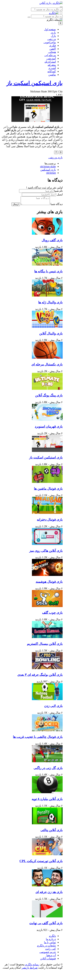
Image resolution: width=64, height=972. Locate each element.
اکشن (52, 48)
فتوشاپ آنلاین (48, 958)
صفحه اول (50, 29)
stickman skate (48, 166)
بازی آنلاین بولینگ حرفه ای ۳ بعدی (40, 674)
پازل (53, 35)
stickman (51, 172)
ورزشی (51, 39)
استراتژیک (50, 61)
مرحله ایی (50, 55)
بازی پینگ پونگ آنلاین (49, 395)
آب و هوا (51, 955)
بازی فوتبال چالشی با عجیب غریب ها (38, 737)
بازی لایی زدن (53, 706)
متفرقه (52, 64)
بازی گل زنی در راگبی (48, 768)
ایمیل (60, 194)
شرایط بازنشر (30, 967)
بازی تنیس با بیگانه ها (48, 271)
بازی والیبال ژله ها (50, 302)
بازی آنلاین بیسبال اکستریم (45, 644)
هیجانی (52, 52)
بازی (53, 32)
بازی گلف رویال (52, 240)
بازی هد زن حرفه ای (49, 892)
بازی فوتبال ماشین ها (48, 488)
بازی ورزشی (55, 157)
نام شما (58, 190)
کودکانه (51, 71)
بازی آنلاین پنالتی (51, 830)
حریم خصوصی (47, 952)
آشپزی (52, 68)
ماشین (52, 74)
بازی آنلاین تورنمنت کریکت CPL (41, 861)
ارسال (16, 204)
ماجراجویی (50, 42)
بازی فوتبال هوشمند (49, 581)
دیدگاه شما (57, 204)
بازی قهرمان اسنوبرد (49, 426)
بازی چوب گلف (52, 612)
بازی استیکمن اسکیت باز (34, 83)
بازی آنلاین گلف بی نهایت (46, 923)
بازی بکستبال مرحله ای (47, 364)
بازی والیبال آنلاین (51, 333)
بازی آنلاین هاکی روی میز (46, 550)
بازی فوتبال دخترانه (50, 519)
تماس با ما (50, 942)
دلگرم (52, 935)
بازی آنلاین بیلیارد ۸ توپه (47, 799)
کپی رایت (50, 948)
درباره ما (51, 939)
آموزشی (51, 58)
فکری (52, 45)
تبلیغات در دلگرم (46, 945)
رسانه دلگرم (32, 964)
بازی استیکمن (48, 169)
